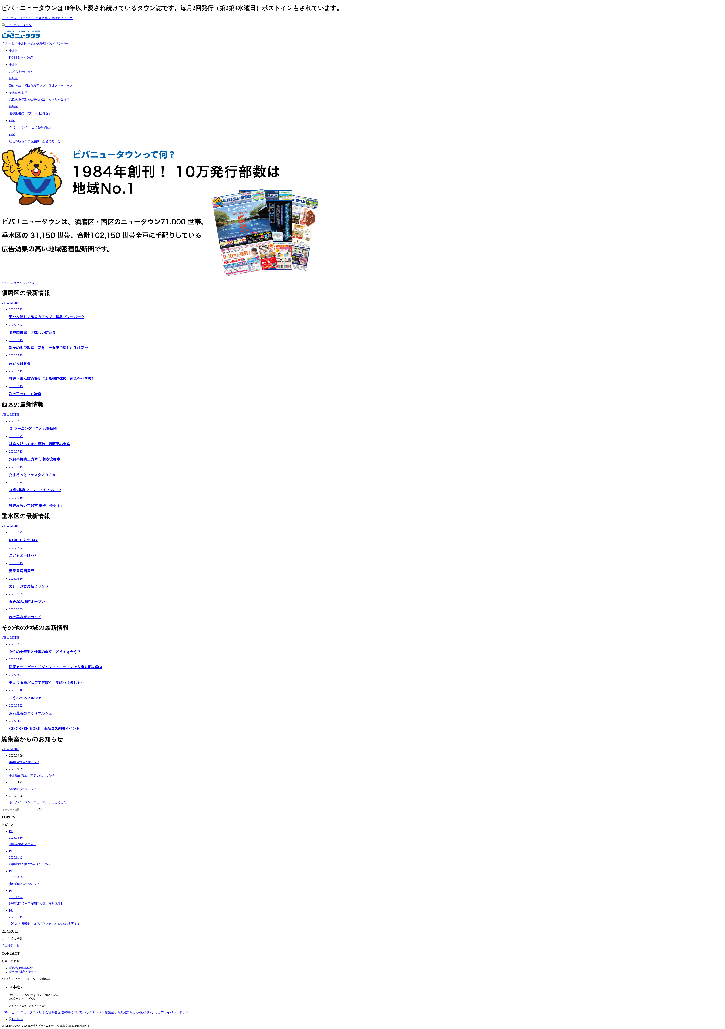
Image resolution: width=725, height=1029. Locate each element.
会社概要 (41, 18)
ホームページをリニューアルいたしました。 (39, 802)
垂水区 (23, 43)
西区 (14, 43)
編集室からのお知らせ (120, 1012)
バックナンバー (57, 43)
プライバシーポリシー (176, 1012)
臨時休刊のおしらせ (22, 789)
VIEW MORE (10, 303)
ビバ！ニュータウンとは (18, 18)
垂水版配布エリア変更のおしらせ (31, 775)
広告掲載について (60, 18)
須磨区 (6, 43)
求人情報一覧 (11, 945)
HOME (6, 1012)
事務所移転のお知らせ (24, 762)
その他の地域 (37, 43)
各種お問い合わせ (148, 1012)
